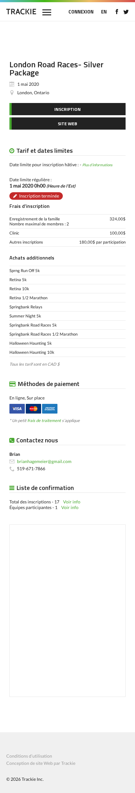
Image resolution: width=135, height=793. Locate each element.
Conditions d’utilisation (29, 756)
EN (104, 11)
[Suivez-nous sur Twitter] (126, 11)
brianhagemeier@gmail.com (44, 461)
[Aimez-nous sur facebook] (116, 11)
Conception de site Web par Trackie (40, 763)
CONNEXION (81, 11)
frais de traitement (44, 420)
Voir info (71, 501)
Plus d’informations (97, 164)
